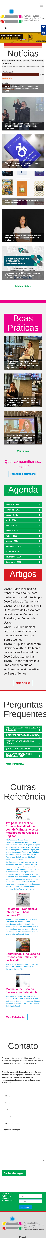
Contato (23, 1046)
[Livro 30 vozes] (23, 38)
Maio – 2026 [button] (11, 525)
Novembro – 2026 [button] (13, 556)
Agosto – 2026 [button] (12, 541)
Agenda (23, 489)
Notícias (23, 53)
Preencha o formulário (23, 473)
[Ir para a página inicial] (23, 13)
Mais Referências (16, 1017)
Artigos (23, 574)
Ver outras (23, 451)
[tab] (23, 504)
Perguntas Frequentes (23, 709)
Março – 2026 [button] (12, 515)
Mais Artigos (23, 683)
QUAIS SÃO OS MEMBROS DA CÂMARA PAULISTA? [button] (19, 755)
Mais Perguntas (15, 764)
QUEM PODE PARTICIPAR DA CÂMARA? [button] (23, 735)
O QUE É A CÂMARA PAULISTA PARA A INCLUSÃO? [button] (23, 728)
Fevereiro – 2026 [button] (13, 509)
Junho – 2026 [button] (12, 530)
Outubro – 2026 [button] (12, 551)
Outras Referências (23, 791)
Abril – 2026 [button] (11, 520)
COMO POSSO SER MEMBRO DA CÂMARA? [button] (20, 742)
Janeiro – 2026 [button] (12, 504)
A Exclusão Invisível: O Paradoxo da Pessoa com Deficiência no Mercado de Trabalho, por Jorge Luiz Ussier (22, 614)
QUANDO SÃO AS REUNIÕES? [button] (19, 748)
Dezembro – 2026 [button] (13, 562)
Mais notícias (23, 286)
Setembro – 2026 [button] (13, 546)
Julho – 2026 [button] (11, 536)
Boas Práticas (23, 323)
